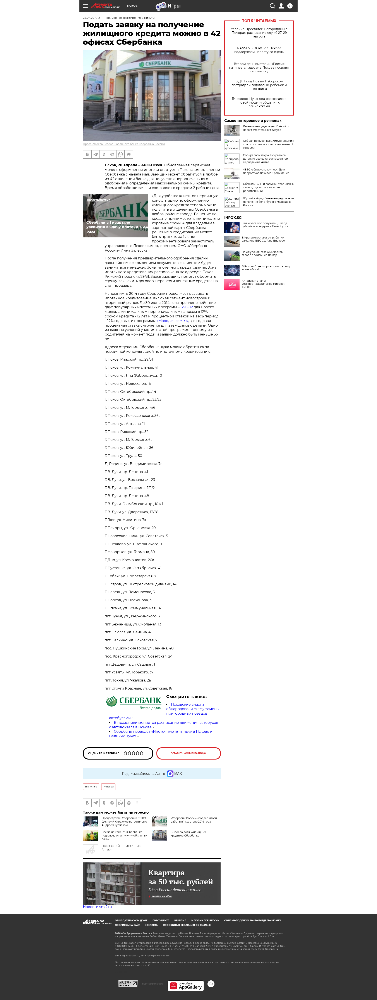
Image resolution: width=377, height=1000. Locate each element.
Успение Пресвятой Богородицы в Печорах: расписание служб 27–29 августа (259, 32)
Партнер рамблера (152, 983)
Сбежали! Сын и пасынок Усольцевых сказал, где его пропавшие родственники (268, 187)
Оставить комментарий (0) (189, 753)
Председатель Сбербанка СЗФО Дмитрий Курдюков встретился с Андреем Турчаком (124, 821)
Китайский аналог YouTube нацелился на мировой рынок (263, 283)
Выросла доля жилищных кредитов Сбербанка (188, 833)
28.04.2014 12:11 (92, 17)
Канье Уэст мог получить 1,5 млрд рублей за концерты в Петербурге (265, 225)
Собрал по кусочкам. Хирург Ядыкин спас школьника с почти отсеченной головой (268, 144)
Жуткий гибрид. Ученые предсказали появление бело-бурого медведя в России (268, 202)
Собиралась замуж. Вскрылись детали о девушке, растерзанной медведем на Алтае (265, 158)
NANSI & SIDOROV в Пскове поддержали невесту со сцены (259, 50)
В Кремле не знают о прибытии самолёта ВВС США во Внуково (263, 239)
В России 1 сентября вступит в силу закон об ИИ (266, 268)
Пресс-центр (161, 920)
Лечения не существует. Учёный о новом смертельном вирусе (266, 128)
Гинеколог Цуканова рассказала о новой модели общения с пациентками (259, 102)
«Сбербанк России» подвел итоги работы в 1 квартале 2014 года (194, 819)
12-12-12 (186, 307)
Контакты (151, 925)
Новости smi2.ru (97, 907)
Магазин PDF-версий (205, 920)
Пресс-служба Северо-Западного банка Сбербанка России (124, 144)
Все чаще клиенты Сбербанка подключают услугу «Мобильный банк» (124, 835)
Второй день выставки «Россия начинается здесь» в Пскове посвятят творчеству (259, 67)
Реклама (180, 920)
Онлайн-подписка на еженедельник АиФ (252, 920)
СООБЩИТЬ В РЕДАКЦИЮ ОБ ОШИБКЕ (187, 925)
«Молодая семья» (172, 321)
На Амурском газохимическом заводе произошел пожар (262, 253)
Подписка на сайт (127, 925)
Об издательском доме (131, 920)
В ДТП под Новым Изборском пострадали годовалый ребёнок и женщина (259, 85)
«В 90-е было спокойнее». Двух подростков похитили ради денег (266, 171)
